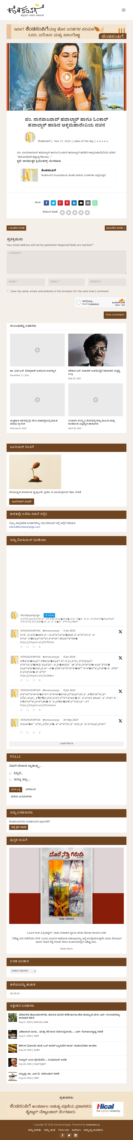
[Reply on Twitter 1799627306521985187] (22, 647)
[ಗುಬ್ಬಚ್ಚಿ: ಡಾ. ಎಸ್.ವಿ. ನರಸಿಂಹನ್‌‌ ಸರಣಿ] (12, 1076)
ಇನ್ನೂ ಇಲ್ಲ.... (22, 780)
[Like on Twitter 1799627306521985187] (35, 647)
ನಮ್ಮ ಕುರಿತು (34, 1130)
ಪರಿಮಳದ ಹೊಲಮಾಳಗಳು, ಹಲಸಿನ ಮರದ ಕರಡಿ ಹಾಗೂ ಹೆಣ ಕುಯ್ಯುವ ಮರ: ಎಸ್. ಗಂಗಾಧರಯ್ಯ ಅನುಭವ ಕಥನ (69, 1017)
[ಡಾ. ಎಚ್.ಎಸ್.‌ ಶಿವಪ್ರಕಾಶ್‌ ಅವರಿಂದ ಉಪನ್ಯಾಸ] (37, 350)
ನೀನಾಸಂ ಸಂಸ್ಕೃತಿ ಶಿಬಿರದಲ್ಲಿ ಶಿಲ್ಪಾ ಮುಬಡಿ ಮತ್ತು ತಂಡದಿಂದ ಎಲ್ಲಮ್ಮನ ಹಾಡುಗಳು (91, 422)
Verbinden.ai (93, 1125)
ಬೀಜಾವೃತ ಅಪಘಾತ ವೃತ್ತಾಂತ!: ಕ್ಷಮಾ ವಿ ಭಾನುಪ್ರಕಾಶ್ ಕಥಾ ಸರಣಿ (45, 492)
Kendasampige (30, 631)
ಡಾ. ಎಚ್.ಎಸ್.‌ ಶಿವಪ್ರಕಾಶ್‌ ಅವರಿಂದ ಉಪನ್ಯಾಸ (33, 371)
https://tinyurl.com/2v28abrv (37, 676)
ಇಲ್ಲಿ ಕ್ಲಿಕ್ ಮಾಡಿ (18, 827)
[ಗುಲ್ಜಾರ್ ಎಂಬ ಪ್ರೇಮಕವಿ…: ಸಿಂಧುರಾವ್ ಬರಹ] (12, 1062)
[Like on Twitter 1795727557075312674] (35, 733)
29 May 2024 (70, 720)
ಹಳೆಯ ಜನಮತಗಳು (21, 797)
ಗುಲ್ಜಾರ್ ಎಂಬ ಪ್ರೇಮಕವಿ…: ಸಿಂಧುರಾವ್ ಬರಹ (43, 1060)
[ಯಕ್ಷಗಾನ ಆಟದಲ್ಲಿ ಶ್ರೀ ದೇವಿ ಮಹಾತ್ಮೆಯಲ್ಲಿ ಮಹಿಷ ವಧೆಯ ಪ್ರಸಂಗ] (37, 399)
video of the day (84, 141)
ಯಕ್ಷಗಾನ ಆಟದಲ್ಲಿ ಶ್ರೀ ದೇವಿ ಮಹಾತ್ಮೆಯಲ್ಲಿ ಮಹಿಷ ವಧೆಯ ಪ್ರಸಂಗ (33, 422)
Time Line (63, 1130)
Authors (76, 1130)
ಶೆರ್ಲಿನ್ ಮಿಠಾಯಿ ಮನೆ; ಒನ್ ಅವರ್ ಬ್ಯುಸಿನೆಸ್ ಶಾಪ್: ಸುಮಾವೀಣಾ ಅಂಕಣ (58, 1046)
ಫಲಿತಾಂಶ (31, 789)
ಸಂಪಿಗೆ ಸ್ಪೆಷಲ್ (40, 1064)
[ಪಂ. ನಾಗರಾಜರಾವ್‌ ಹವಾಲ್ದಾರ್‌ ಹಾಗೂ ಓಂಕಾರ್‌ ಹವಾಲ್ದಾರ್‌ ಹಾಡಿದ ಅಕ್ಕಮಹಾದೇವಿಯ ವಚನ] (94, 202)
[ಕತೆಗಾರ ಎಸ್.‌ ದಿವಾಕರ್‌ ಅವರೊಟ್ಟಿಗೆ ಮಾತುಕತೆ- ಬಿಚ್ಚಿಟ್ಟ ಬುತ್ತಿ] (95, 350)
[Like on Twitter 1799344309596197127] (35, 681)
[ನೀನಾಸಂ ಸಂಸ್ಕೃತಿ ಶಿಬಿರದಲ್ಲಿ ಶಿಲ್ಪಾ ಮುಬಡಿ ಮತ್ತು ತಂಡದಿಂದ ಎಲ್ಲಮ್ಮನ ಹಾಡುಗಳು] (95, 399)
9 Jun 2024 (69, 631)
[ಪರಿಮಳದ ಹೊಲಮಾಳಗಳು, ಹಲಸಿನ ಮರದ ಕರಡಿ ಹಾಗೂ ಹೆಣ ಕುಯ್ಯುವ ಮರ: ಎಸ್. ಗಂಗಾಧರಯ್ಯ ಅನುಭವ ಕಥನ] (12, 1017)
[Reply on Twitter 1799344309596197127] (22, 681)
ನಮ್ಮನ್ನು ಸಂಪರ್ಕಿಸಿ (93, 1130)
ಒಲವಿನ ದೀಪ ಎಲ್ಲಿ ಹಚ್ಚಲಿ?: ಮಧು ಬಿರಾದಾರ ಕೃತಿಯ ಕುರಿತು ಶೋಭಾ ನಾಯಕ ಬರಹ (66, 933)
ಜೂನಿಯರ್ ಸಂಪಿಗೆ (21, 502)
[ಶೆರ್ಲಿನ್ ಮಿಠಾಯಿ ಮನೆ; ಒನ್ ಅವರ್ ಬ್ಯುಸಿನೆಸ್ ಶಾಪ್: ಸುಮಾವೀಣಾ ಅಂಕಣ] (12, 1048)
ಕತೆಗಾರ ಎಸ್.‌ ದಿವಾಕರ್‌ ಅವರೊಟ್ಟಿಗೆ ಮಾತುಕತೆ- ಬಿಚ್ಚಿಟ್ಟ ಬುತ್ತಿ (94, 372)
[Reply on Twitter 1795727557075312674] (22, 733)
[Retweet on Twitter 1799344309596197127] (28, 681)
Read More (66, 949)
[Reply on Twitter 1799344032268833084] (22, 710)
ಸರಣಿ (36, 1036)
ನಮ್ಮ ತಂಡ (49, 1130)
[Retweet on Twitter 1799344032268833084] (28, 710)
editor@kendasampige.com (24, 527)
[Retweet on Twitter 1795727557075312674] (28, 733)
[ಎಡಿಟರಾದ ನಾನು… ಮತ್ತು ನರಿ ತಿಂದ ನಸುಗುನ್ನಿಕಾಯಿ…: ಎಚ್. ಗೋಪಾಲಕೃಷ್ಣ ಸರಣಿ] (12, 1034)
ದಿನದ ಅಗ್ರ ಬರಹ (41, 1022)
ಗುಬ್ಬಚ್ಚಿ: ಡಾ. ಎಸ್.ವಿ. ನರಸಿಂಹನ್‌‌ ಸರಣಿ (39, 1074)
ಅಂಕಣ (37, 1050)
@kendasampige (51, 631)
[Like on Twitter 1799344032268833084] (35, 710)
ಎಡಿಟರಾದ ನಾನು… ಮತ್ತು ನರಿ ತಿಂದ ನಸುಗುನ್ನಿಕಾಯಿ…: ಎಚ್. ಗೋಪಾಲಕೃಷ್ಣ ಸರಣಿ (61, 1032)
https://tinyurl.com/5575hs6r (37, 642)
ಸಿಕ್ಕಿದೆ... (18, 774)
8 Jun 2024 (69, 657)
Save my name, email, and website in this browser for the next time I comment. (60, 291)
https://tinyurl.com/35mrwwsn (38, 705)
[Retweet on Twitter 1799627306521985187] (28, 647)
